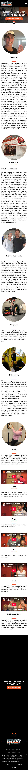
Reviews (8, 749)
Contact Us (13, 751)
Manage (14, 767)
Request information (14, 687)
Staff (13, 749)
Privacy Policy (9, 761)
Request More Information (14, 18)
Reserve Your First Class (13, 752)
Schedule (18, 749)
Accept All (8, 764)
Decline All (19, 764)
